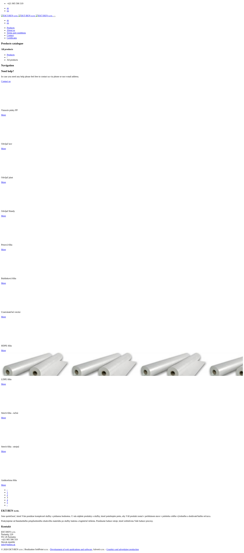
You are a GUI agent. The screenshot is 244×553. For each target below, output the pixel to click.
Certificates (12, 38)
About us (11, 30)
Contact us (6, 81)
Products (11, 28)
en (8, 11)
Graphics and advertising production (122, 549)
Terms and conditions (16, 33)
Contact (10, 35)
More (3, 115)
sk (8, 8)
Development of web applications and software (71, 549)
